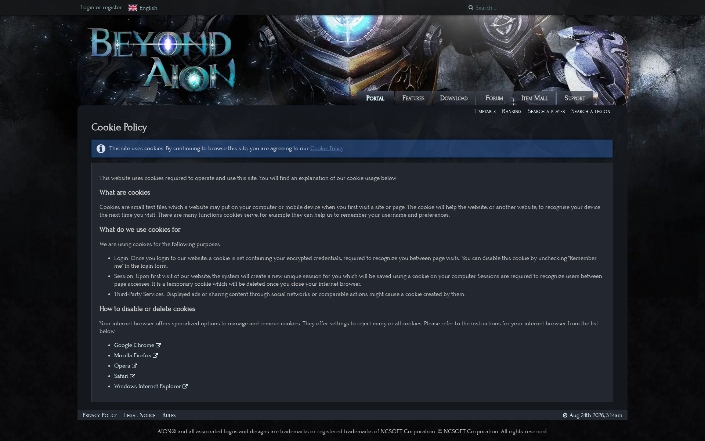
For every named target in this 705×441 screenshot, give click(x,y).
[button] (143, 8)
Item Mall (534, 98)
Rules (169, 415)
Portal (375, 98)
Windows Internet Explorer (147, 386)
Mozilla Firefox (132, 355)
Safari (121, 376)
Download (454, 98)
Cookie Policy (326, 148)
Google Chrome (134, 345)
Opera (122, 365)
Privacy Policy (100, 415)
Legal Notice (139, 415)
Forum (494, 98)
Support (575, 98)
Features (413, 98)
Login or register (101, 7)
